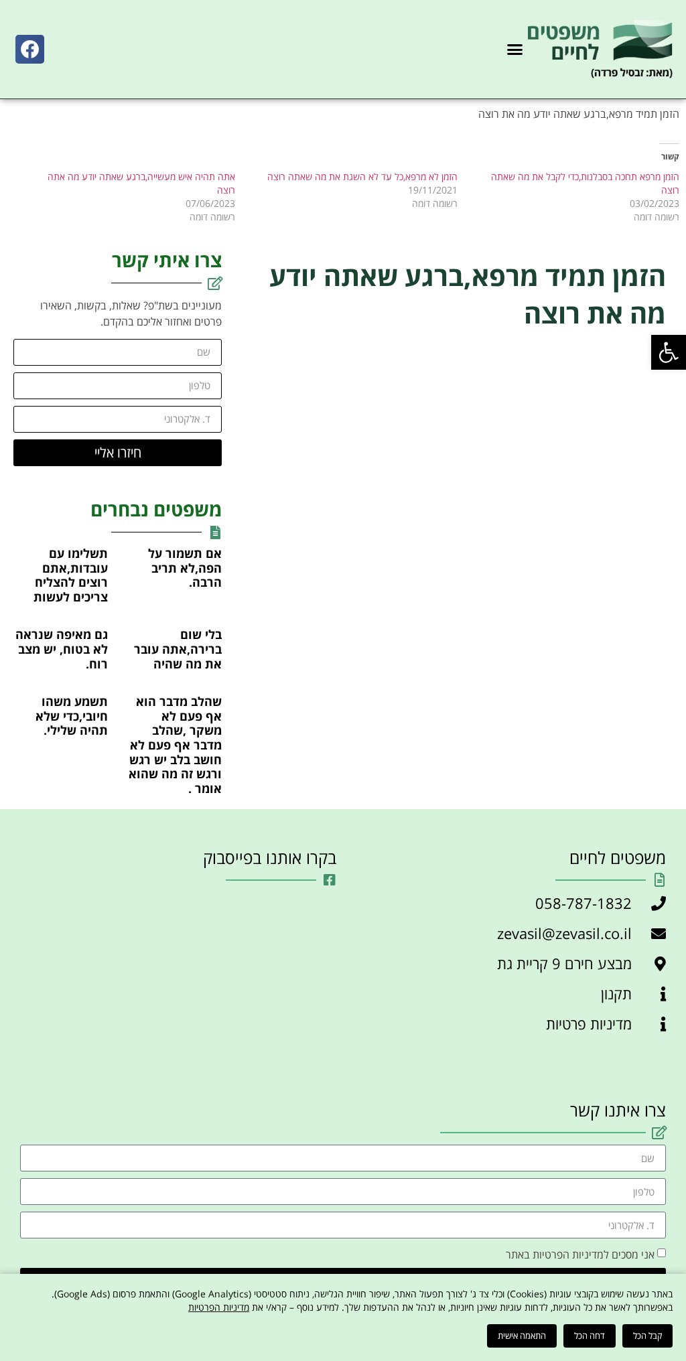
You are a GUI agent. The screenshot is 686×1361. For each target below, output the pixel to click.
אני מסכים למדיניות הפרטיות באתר (580, 1254)
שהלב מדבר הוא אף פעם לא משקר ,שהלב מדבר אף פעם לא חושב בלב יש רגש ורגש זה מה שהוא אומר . (175, 744)
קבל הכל (647, 1336)
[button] (668, 352)
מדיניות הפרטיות (218, 1307)
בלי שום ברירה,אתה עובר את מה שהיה (178, 648)
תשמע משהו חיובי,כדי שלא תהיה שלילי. (72, 715)
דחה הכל (589, 1336)
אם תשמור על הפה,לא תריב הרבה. (185, 567)
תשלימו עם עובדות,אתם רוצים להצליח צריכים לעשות (70, 575)
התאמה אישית (522, 1336)
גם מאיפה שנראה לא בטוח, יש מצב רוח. (61, 648)
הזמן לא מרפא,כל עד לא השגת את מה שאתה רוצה (362, 176)
